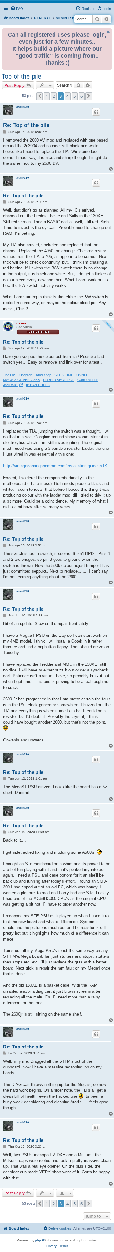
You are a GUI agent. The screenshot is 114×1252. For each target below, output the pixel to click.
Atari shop (43, 375)
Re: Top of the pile (26, 125)
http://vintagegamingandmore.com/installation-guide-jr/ (52, 465)
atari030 (22, 106)
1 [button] (47, 96)
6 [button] (81, 96)
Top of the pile (21, 76)
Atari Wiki (10, 385)
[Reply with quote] (96, 112)
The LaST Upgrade (18, 375)
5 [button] (74, 96)
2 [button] (54, 96)
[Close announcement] (108, 32)
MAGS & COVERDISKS (21, 380)
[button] (39, 96)
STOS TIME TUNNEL (71, 375)
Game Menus (87, 380)
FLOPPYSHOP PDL (58, 380)
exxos (21, 323)
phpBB (40, 1240)
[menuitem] (16, 8)
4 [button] (67, 96)
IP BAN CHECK (38, 385)
